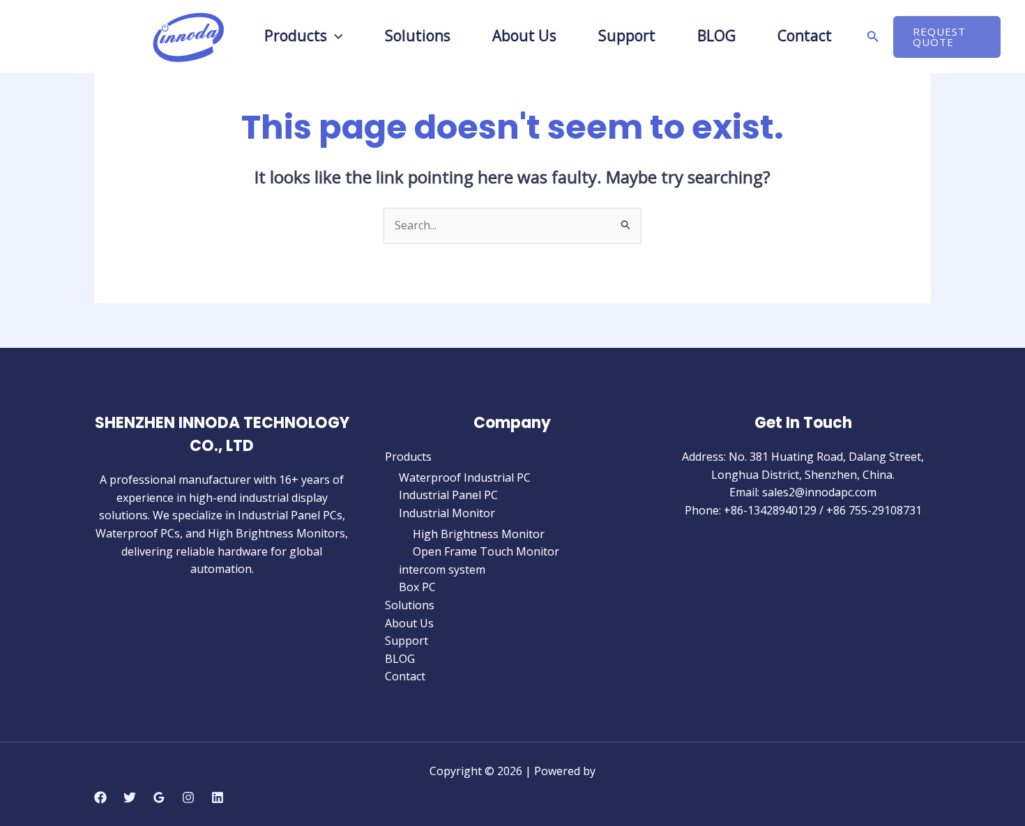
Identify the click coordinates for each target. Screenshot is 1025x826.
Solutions (409, 605)
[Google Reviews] (159, 797)
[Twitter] (129, 797)
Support (406, 640)
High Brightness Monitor (479, 534)
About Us (409, 623)
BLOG (400, 658)
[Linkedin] (217, 797)
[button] (335, 35)
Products (295, 36)
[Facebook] (100, 797)
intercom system (442, 569)
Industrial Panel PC (448, 495)
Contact (405, 676)
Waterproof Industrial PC (465, 477)
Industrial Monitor (447, 513)
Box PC (417, 587)
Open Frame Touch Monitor (486, 551)
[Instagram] (188, 797)
